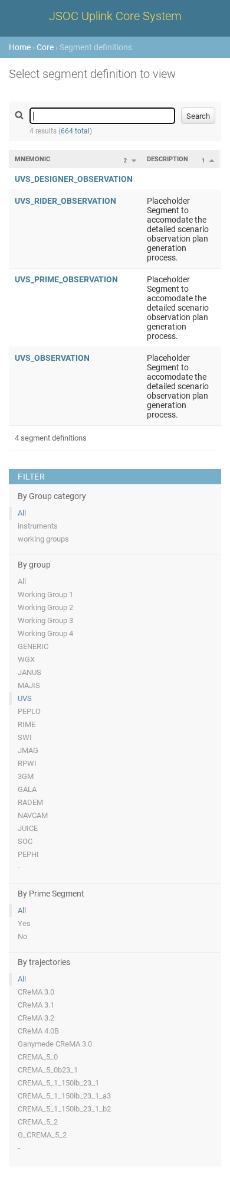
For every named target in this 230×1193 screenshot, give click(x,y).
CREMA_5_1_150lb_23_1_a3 (64, 1095)
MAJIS (29, 685)
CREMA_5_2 (38, 1121)
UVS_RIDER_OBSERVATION (65, 201)
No (22, 936)
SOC (25, 841)
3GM (26, 776)
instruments (38, 525)
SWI (25, 737)
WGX (26, 659)
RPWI (27, 763)
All (22, 513)
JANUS (29, 672)
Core (45, 47)
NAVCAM (33, 815)
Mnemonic (32, 159)
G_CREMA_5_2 (42, 1134)
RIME (26, 724)
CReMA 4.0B (38, 1030)
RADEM (30, 802)
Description (167, 159)
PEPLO (29, 711)
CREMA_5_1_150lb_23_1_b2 (64, 1108)
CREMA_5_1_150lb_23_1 (58, 1082)
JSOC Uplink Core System (115, 16)
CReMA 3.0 (36, 991)
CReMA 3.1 (36, 1004)
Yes (24, 923)
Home (20, 47)
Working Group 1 (45, 594)
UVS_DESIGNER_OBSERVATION (74, 179)
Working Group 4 (45, 633)
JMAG (28, 750)
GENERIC (33, 646)
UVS (25, 698)
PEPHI (28, 854)
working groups (43, 538)
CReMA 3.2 (36, 1017)
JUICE (28, 828)
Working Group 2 (45, 607)
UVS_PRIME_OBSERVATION (66, 279)
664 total (75, 131)
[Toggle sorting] (134, 161)
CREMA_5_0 (38, 1056)
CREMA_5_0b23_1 (48, 1069)
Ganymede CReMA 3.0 (55, 1043)
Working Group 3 (45, 620)
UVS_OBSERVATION (52, 358)
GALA (27, 789)
